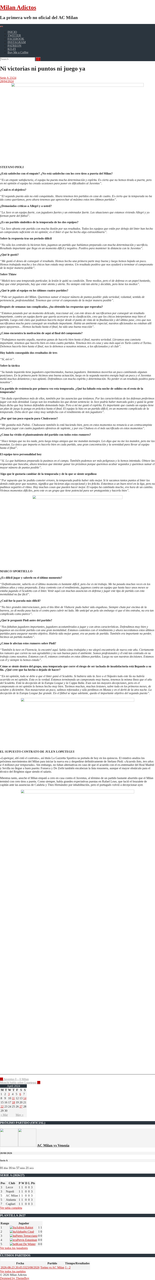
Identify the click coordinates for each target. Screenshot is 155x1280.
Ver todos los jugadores (14, 1248)
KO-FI (12, 49)
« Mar (4, 1114)
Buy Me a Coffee (18, 52)
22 (2, 1106)
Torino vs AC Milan (52, 1267)
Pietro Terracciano (26, 1235)
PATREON (14, 45)
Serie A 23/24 (8, 77)
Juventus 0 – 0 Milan (14, 1079)
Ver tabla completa (11, 1207)
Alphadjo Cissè (25, 1231)
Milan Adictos (18, 7)
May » (19, 1114)
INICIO (12, 32)
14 (24, 1098)
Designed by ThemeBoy (14, 1278)
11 (13, 1098)
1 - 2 (68, 1267)
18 (13, 1102)
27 (20, 1106)
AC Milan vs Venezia (53, 1145)
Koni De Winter (26, 1244)
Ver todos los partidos (13, 1271)
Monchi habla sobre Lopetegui (20, 1082)
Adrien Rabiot (24, 1227)
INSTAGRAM (17, 42)
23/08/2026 (20, 1267)
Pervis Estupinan (27, 1240)
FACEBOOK (16, 38)
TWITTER (14, 35)
